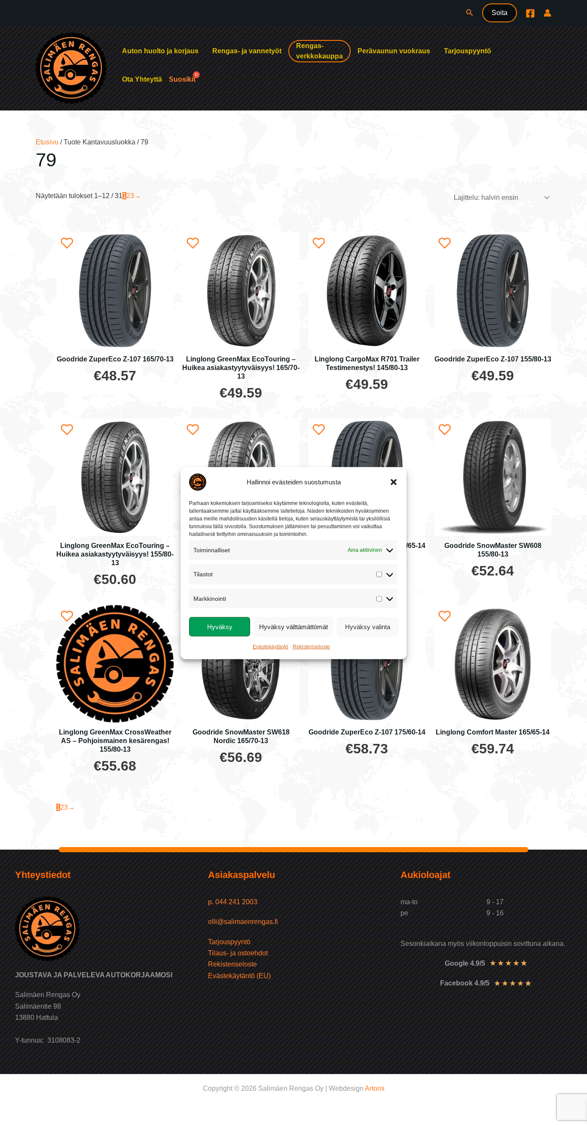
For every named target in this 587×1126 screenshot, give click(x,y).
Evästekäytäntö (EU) (239, 975)
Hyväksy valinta (367, 626)
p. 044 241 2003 (233, 902)
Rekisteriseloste (311, 647)
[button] (393, 482)
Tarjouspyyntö (467, 51)
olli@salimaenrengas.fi (243, 921)
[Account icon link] (547, 13)
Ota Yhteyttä (142, 79)
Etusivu (47, 142)
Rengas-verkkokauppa (319, 51)
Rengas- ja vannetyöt (246, 51)
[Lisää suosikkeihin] (67, 242)
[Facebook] (530, 13)
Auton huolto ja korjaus (160, 51)
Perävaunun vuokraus (394, 51)
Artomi (375, 1088)
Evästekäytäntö (270, 647)
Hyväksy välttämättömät (293, 626)
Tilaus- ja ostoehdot (238, 953)
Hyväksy (219, 626)
